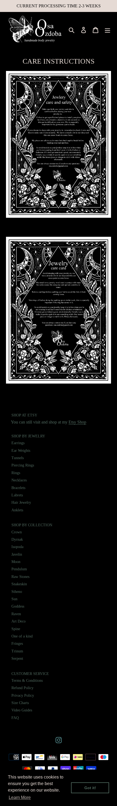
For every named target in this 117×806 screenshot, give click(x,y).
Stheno (16, 592)
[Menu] (107, 29)
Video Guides (21, 710)
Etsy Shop (77, 422)
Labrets (17, 495)
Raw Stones (20, 577)
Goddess (17, 606)
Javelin (16, 554)
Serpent (17, 658)
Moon (15, 562)
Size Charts (20, 703)
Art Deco (18, 621)
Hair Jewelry (21, 502)
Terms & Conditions (27, 681)
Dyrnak (17, 539)
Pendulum (19, 569)
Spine (15, 629)
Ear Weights (20, 451)
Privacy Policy (22, 695)
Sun (14, 599)
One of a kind (22, 636)
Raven (16, 614)
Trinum (17, 651)
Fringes (17, 644)
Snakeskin (19, 584)
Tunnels (17, 458)
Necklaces (19, 480)
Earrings (17, 443)
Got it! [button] (90, 788)
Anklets (17, 510)
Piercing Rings (22, 465)
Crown (16, 532)
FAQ (15, 718)
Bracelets (18, 488)
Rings (15, 473)
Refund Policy (22, 688)
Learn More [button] (20, 797)
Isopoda (17, 547)
